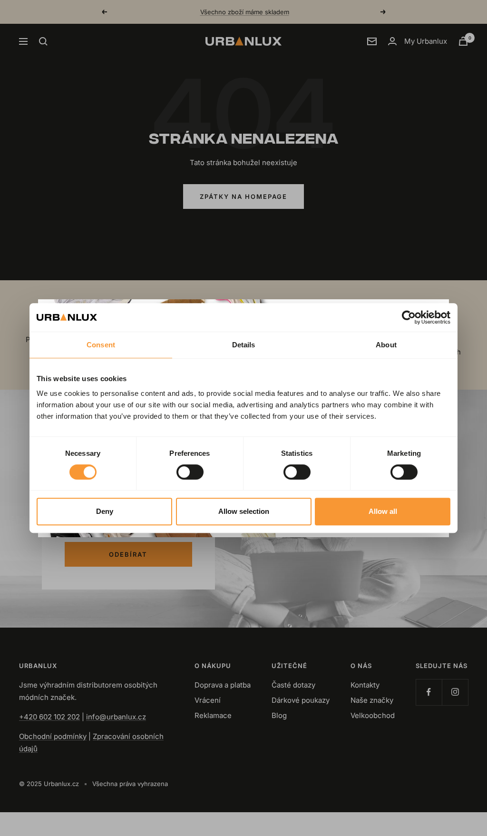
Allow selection (243, 511)
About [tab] (386, 345)
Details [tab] (243, 345)
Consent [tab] (101, 345)
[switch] (190, 472)
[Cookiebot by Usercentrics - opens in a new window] (408, 317)
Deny (104, 511)
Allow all (383, 511)
